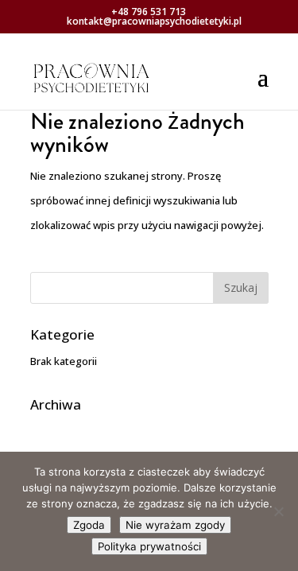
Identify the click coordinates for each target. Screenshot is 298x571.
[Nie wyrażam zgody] (278, 511)
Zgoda (89, 525)
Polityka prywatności (149, 546)
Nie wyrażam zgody (175, 525)
